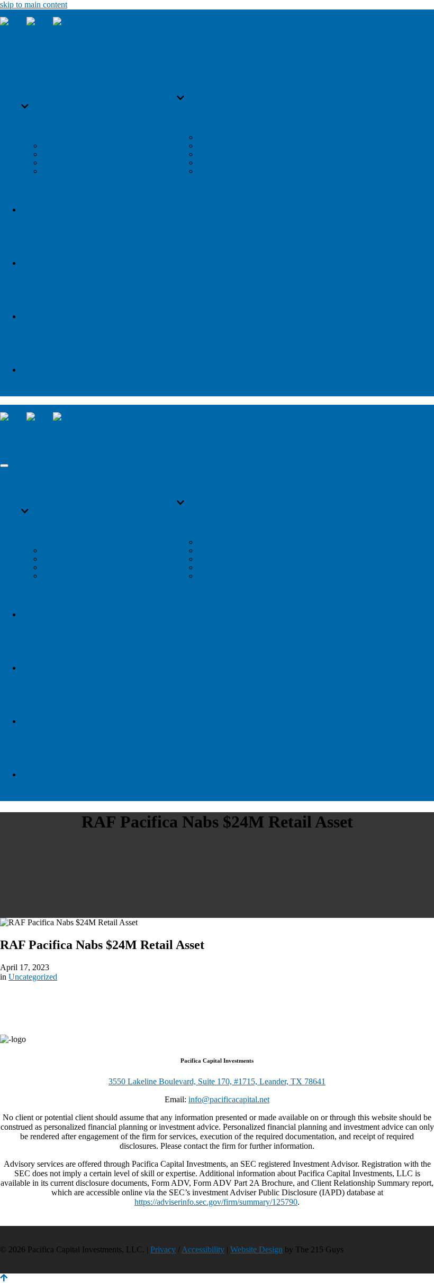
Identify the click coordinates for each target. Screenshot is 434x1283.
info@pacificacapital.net (228, 1099)
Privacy (163, 1249)
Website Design (256, 1249)
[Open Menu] (4, 465)
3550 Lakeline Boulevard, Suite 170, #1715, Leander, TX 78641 (217, 1081)
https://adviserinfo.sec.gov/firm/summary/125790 (215, 1201)
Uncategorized (32, 976)
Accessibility (203, 1249)
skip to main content (33, 4)
